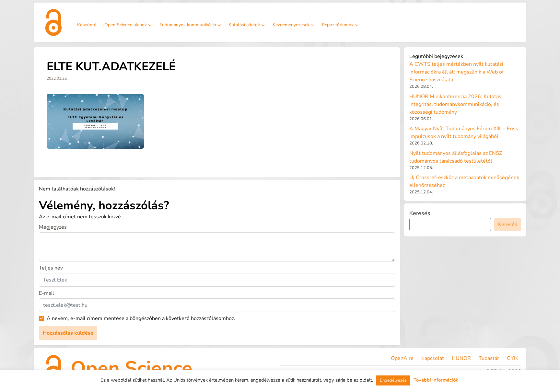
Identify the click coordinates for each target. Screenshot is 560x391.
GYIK (513, 358)
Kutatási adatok (244, 25)
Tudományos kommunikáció (187, 25)
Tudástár (489, 358)
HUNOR (461, 358)
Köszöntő (87, 25)
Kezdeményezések (291, 25)
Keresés (419, 213)
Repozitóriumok (338, 25)
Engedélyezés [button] (393, 380)
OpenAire (402, 358)
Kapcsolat (432, 358)
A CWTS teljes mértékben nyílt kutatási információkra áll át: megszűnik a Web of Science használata (456, 72)
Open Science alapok (125, 25)
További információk (436, 380)
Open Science (131, 368)
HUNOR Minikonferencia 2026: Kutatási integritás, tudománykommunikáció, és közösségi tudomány (456, 104)
